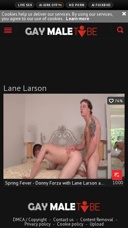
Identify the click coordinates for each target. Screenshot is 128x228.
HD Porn (77, 5)
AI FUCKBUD (101, 5)
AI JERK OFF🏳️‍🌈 (50, 5)
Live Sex (25, 5)
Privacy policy (38, 224)
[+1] (8, 31)
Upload (97, 224)
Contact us (63, 219)
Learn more (77, 19)
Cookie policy (70, 224)
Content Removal (96, 219)
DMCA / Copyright (30, 219)
